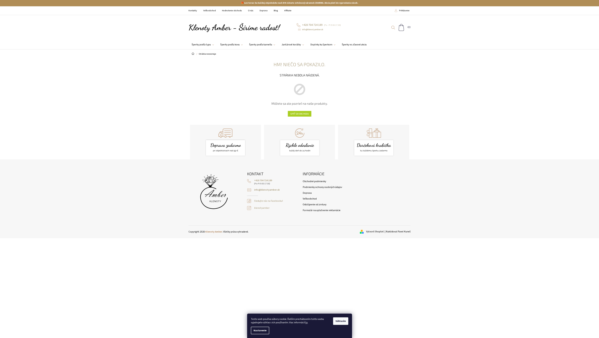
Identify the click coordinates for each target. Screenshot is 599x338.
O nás (250, 10)
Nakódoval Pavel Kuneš (398, 231)
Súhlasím (340, 321)
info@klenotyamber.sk (267, 189)
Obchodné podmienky (314, 181)
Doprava (263, 10)
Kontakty (193, 10)
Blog (276, 10)
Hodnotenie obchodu (232, 10)
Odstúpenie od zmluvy (314, 204)
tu (306, 322)
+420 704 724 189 (263, 180)
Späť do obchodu (299, 113)
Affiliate (287, 10)
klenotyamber (262, 208)
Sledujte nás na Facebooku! (268, 201)
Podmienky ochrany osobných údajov (322, 187)
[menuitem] (203, 44)
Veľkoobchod (209, 10)
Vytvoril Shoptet (375, 231)
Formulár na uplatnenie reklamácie (321, 210)
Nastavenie (260, 330)
